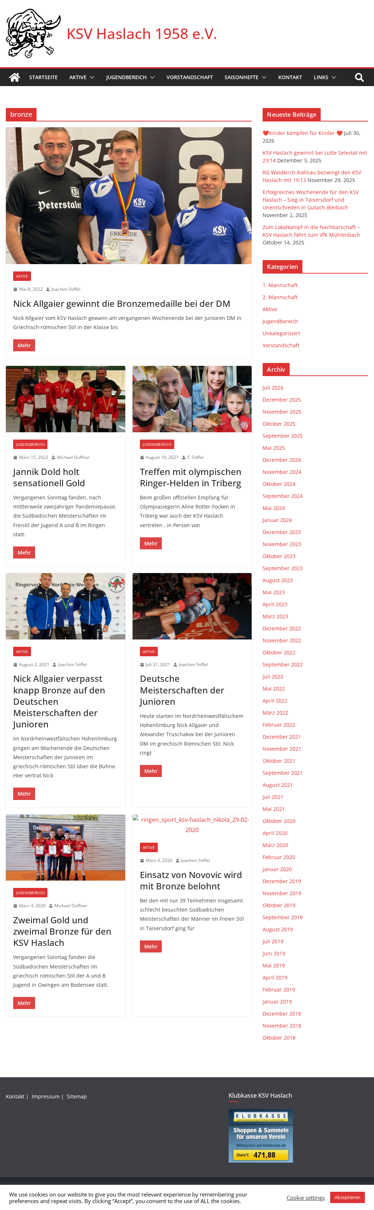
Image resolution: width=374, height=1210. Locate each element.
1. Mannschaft (280, 285)
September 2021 (283, 772)
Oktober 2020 (279, 820)
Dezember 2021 (282, 736)
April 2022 (275, 700)
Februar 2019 (279, 989)
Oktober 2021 (279, 760)
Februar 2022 (279, 724)
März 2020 (275, 845)
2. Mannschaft (280, 297)
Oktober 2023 (279, 556)
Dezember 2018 (282, 1013)
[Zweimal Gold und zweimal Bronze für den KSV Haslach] (65, 848)
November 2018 (282, 1025)
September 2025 (283, 435)
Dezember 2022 (282, 628)
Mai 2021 (274, 808)
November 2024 (282, 471)
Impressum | (48, 1096)
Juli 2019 (273, 941)
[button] (91, 77)
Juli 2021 (273, 796)
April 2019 (275, 977)
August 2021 (278, 784)
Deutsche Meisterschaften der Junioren (182, 689)
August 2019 (278, 929)
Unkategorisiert (281, 333)
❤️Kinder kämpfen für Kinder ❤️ (303, 132)
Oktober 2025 (279, 423)
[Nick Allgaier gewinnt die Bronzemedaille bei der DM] (129, 195)
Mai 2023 (274, 592)
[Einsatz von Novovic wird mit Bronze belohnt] (192, 825)
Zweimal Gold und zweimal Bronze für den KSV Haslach (62, 931)
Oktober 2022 (279, 652)
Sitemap (77, 1096)
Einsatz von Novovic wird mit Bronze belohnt (191, 880)
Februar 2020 (279, 857)
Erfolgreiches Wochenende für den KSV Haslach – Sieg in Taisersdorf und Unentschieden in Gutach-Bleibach (311, 200)
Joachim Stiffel (65, 289)
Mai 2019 (274, 965)
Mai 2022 (274, 688)
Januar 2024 (277, 520)
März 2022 (275, 712)
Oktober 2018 (279, 1037)
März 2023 (275, 616)
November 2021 (282, 748)
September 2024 (283, 495)
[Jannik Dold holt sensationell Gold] (65, 399)
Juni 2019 (274, 953)
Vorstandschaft (190, 77)
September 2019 (283, 917)
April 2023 (275, 604)
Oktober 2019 (279, 905)
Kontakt (290, 77)
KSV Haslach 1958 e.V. (141, 33)
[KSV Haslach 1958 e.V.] (14, 77)
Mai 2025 (274, 447)
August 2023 (278, 580)
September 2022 (283, 664)
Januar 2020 (277, 869)
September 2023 (283, 568)
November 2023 (282, 544)
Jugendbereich (126, 77)
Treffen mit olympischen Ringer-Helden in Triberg (190, 477)
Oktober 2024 (279, 483)
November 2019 (282, 893)
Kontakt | (18, 1096)
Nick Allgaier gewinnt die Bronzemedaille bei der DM (121, 303)
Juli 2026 (273, 387)
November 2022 (282, 640)
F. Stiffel (195, 457)
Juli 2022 (273, 676)
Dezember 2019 (282, 881)
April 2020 (275, 833)
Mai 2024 (274, 508)
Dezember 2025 (282, 399)
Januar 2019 (277, 1001)
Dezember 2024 (282, 459)
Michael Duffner (73, 457)
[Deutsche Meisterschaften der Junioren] (192, 606)
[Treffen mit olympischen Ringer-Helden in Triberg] (192, 399)
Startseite (43, 77)
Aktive (78, 77)
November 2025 (282, 411)
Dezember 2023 (282, 532)
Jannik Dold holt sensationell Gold (49, 477)
